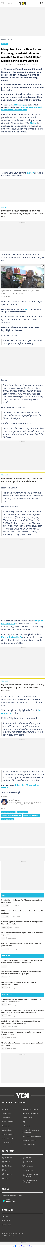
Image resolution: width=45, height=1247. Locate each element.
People (4, 1005)
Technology (5, 905)
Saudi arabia (22, 812)
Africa (33, 123)
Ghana (10, 39)
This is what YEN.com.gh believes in (20, 786)
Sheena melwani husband (11, 815)
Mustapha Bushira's (11, 637)
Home (3, 39)
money (30, 172)
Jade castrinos (7, 819)
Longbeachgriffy (8, 812)
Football (4, 1026)
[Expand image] (43, 266)
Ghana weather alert (31, 815)
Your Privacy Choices (25, 1246)
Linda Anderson (24, 64)
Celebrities (5, 927)
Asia (3, 938)
